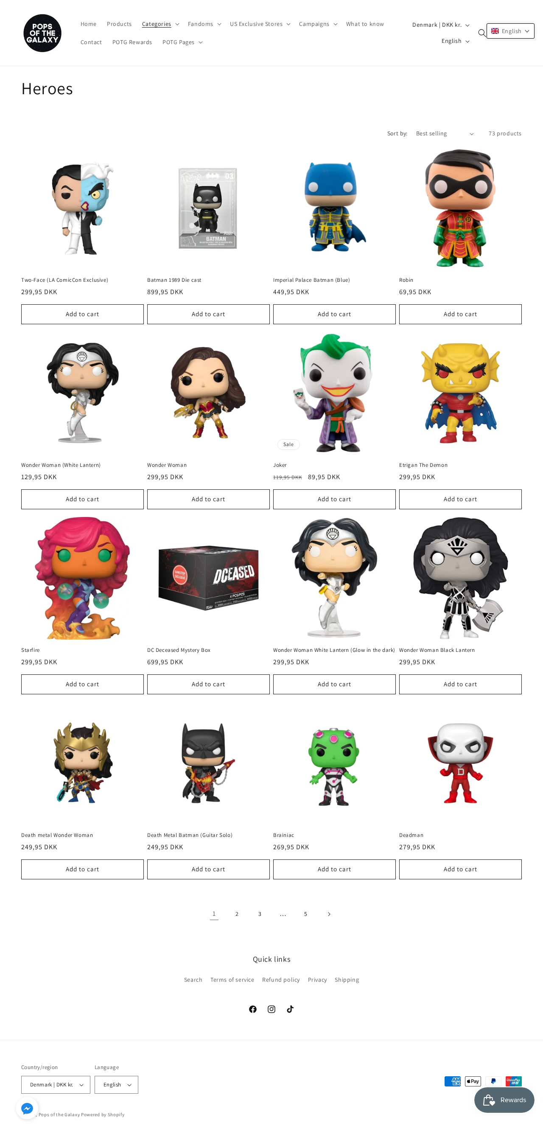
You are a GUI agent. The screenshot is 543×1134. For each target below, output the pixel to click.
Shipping (347, 979)
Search (193, 979)
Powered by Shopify (103, 1114)
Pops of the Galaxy (59, 1114)
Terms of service (232, 979)
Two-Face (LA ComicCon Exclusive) (64, 280)
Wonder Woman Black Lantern (437, 650)
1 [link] (214, 913)
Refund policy (281, 979)
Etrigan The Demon (423, 465)
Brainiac (283, 835)
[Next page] (328, 914)
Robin (406, 280)
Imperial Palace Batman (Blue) (311, 280)
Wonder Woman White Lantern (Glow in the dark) (334, 650)
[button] (160, 24)
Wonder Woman (167, 465)
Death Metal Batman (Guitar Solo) (189, 835)
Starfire (30, 650)
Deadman (411, 835)
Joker (280, 465)
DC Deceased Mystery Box (179, 650)
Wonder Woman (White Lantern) (61, 465)
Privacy (317, 979)
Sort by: (397, 133)
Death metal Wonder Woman (57, 835)
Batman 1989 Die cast (174, 280)
